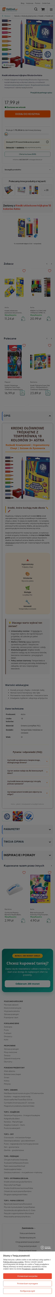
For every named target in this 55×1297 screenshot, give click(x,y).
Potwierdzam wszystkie (27, 1276)
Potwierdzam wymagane (27, 1284)
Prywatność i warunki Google (32, 1269)
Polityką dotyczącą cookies (13, 1262)
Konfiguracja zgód (27, 1291)
